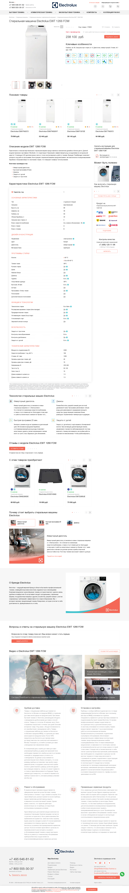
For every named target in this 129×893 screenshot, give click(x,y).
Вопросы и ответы (76, 865)
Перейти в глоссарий (54, 556)
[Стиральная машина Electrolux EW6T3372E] (79, 110)
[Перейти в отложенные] (95, 6)
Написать (107, 251)
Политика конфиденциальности (57, 882)
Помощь (72, 863)
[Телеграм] (109, 862)
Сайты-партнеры (75, 872)
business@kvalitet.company (106, 873)
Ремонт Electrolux (53, 872)
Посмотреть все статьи (107, 196)
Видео (72, 867)
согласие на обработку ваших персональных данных (46, 888)
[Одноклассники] (104, 862)
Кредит (50, 867)
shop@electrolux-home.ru (105, 869)
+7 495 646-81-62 (16, 5)
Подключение (52, 865)
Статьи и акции (94, 2)
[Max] (100, 862)
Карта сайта (97, 882)
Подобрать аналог (112, 37)
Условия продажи (75, 882)
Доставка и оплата (54, 863)
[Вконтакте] (95, 862)
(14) (117, 127)
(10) (32, 127)
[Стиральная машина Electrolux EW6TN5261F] (50, 110)
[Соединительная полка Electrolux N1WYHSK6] (50, 475)
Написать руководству (107, 877)
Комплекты (92, 12)
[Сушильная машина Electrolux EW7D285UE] (79, 475)
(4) (89, 127)
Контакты (73, 869)
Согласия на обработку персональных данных (65, 890)
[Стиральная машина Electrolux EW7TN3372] (107, 110)
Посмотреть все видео (109, 651)
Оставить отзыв (17, 448)
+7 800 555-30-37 (16, 7)
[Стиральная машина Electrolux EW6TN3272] (22, 110)
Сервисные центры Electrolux (57, 869)
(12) (60, 127)
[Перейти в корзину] (110, 6)
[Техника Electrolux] (64, 5)
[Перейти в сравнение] (103, 6)
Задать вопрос (22, 641)
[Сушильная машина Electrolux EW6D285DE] (22, 475)
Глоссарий (51, 878)
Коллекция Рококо (111, 12)
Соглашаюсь (92, 889)
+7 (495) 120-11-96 (107, 245)
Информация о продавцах (53, 891)
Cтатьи (50, 876)
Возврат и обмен (53, 874)
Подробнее (107, 230)
